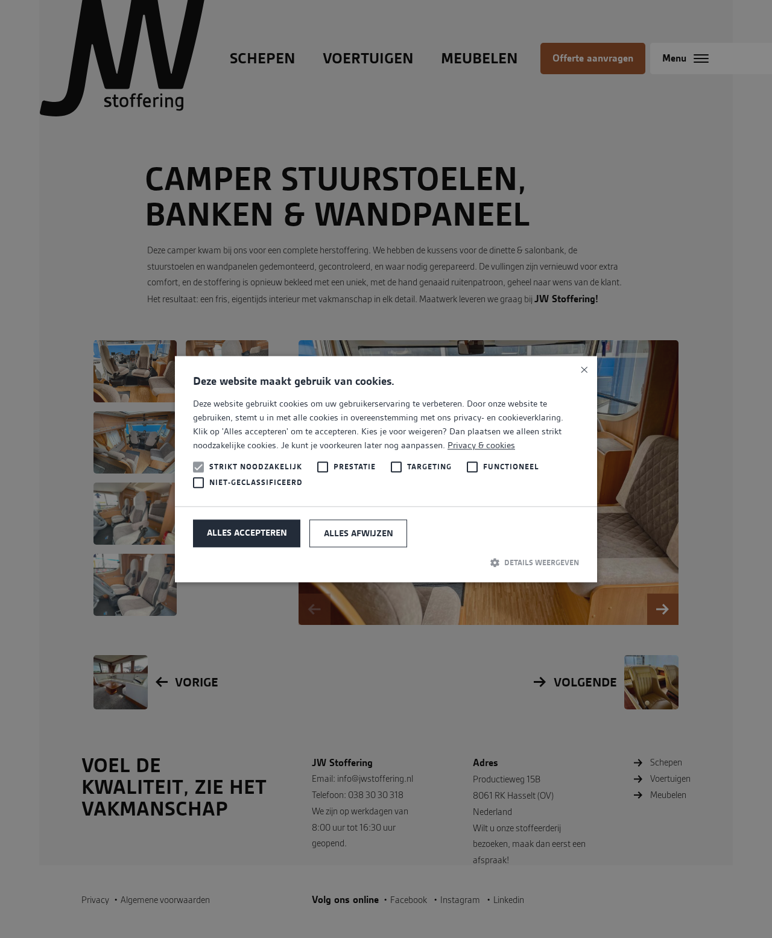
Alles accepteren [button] (247, 533)
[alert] (386, 469)
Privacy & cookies (481, 446)
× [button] (583, 369)
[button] (386, 563)
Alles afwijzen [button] (358, 534)
